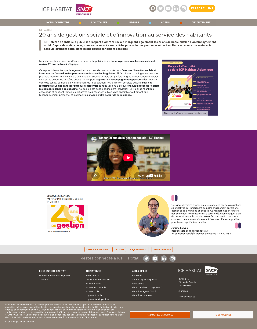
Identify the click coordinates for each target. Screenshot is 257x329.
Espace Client (202, 8)
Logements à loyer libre (97, 299)
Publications (138, 283)
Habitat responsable (96, 287)
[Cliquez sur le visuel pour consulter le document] (190, 87)
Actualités (137, 275)
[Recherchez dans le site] (152, 8)
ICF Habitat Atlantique (97, 249)
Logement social (138, 249)
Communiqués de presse (144, 279)
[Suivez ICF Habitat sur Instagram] (183, 8)
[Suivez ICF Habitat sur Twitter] (160, 8)
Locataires (99, 22)
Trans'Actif (44, 279)
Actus (165, 22)
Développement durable (97, 279)
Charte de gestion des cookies (19, 321)
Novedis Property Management (54, 275)
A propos (183, 291)
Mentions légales (186, 296)
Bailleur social (92, 275)
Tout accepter (223, 315)
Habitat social (92, 291)
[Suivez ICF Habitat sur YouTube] (168, 8)
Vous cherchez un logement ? (147, 287)
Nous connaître (57, 22)
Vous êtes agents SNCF (144, 291)
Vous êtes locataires (142, 295)
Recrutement (201, 22)
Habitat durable (93, 283)
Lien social (119, 249)
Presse (134, 22)
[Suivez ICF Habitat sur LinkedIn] (176, 8)
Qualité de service (162, 249)
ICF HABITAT (45, 30)
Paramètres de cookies (160, 315)
